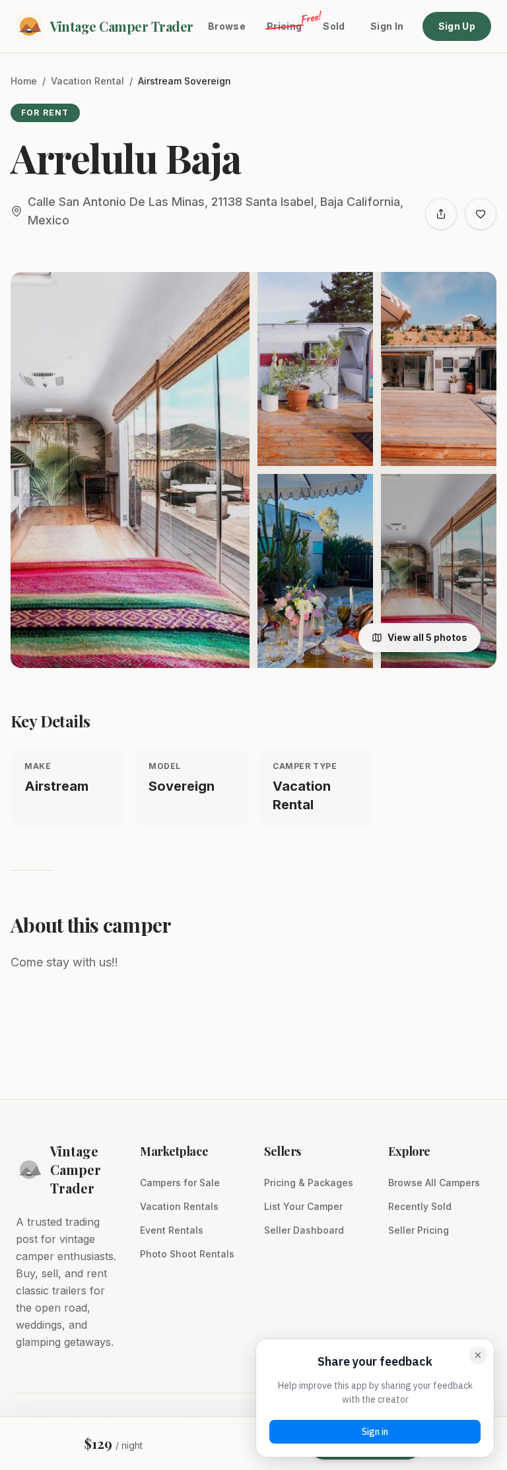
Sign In (386, 26)
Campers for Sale (180, 1182)
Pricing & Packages (308, 1182)
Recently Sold (420, 1206)
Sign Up (456, 26)
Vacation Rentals (179, 1206)
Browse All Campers (434, 1182)
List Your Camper (303, 1206)
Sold (334, 26)
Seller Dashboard (304, 1230)
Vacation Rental (87, 80)
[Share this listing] (441, 214)
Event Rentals (171, 1230)
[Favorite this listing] (480, 214)
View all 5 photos (427, 637)
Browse (227, 26)
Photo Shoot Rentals (187, 1253)
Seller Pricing (418, 1230)
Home (24, 80)
